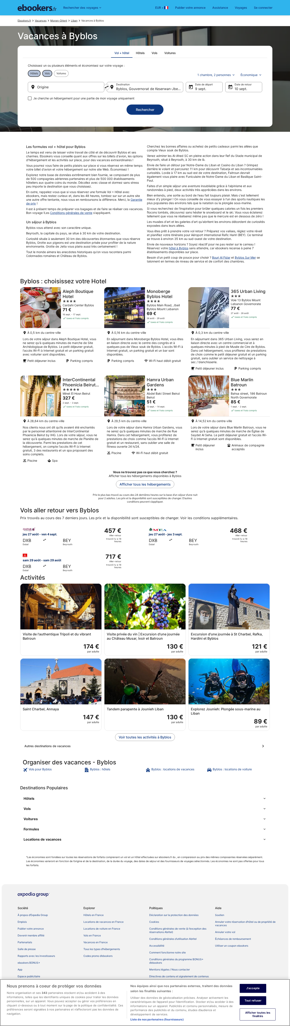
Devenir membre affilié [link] (31, 935)
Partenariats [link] (25, 942)
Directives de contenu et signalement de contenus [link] (179, 976)
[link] (53, 769)
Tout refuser (253, 1000)
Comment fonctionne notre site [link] (167, 952)
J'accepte (253, 988)
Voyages (241, 7)
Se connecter (263, 7)
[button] (145, 798)
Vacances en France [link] (95, 942)
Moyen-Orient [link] (58, 20)
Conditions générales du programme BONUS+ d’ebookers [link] (176, 961)
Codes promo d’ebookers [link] (98, 955)
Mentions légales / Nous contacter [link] (169, 969)
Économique (249, 75)
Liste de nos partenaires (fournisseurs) (157, 1019)
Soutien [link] (219, 915)
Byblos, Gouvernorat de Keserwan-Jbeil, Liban (149, 89)
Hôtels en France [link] (93, 915)
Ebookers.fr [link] (24, 20)
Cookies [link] (154, 921)
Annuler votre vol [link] (225, 932)
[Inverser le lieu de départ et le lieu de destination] (107, 87)
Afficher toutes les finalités (257, 1014)
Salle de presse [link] (27, 949)
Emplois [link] (22, 921)
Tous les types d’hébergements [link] (101, 949)
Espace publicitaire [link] (29, 976)
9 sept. (200, 89)
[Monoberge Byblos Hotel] (145, 330)
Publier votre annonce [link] (31, 928)
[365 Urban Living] (229, 330)
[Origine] (66, 87)
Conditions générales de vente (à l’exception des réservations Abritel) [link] (177, 930)
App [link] (20, 969)
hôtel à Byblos (178, 248)
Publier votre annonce (190, 7)
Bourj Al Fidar (221, 257)
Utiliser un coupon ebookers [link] (231, 945)
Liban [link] (74, 20)
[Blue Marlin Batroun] (229, 420)
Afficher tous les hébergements (145, 484)
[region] (145, 1002)
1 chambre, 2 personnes (214, 75)
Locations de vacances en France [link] (103, 921)
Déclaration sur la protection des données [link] (173, 915)
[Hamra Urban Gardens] (145, 420)
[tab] (121, 53)
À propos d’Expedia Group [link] (33, 915)
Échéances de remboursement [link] (233, 938)
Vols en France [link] (92, 935)
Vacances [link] (40, 20)
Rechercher (145, 109)
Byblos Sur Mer (245, 257)
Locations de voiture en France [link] (101, 928)
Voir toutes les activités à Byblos (145, 737)
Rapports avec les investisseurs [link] (36, 955)
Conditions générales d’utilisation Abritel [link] (173, 938)
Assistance (220, 7)
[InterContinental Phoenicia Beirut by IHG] (61, 420)
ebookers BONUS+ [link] (29, 962)
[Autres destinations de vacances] (145, 746)
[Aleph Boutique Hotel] (61, 330)
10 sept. (241, 89)
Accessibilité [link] (156, 945)
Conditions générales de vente (71, 213)
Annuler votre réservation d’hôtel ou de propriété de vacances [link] (245, 923)
